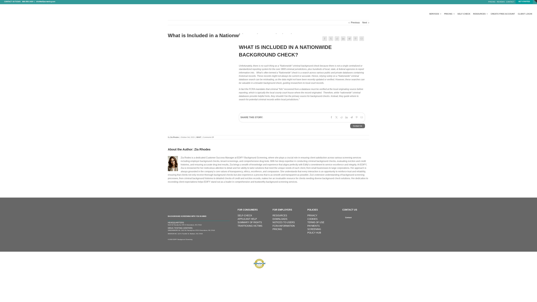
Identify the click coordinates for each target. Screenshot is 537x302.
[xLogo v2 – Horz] (25, 5)
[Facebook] (325, 39)
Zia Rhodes (174, 137)
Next (364, 22)
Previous (355, 22)
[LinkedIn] (343, 39)
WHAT (198, 137)
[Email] (362, 39)
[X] (331, 39)
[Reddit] (337, 39)
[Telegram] (349, 39)
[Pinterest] (355, 39)
